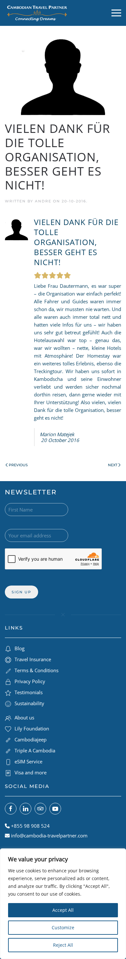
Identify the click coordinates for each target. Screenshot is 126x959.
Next (112, 465)
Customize (63, 927)
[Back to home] (37, 13)
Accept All (63, 910)
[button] (116, 13)
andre (43, 201)
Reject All (63, 945)
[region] (63, 903)
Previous (18, 465)
